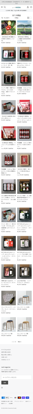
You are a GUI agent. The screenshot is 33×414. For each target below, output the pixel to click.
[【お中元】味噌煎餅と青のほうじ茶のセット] (8, 107)
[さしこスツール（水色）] (24, 298)
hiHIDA (6, 408)
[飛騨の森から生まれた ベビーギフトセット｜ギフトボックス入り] (8, 271)
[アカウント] (27, 7)
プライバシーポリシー (19, 401)
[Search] (5, 7)
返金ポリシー (28, 401)
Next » (19, 342)
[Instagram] (2, 387)
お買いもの (4, 357)
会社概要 (11, 403)
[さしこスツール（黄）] (24, 324)
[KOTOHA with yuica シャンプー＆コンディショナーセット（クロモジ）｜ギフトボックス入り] (24, 215)
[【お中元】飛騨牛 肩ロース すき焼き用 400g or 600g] (24, 160)
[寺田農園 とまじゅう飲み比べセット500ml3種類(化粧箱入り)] (8, 160)
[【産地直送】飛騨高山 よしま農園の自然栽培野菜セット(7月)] (24, 27)
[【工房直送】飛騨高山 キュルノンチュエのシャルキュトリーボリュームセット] (24, 107)
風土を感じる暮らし (6, 354)
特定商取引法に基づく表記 (7, 401)
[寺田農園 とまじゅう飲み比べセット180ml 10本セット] (24, 133)
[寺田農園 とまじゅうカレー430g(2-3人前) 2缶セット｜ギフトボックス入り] (24, 78)
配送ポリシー (4, 403)
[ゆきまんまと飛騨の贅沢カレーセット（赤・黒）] (8, 54)
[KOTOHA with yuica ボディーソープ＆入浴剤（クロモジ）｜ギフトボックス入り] (24, 243)
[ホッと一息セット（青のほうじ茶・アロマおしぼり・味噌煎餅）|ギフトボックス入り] (8, 215)
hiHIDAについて (5, 360)
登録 (5, 382)
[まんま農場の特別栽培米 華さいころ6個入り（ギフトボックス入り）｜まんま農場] (8, 186)
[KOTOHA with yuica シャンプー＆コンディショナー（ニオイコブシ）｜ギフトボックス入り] (8, 243)
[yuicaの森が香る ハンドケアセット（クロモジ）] (24, 271)
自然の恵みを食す (6, 352)
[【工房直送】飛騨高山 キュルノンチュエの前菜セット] (8, 133)
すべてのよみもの (6, 349)
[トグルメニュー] (2, 7)
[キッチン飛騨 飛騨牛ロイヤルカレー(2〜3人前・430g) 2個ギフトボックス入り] (8, 78)
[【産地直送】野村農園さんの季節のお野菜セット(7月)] (8, 27)
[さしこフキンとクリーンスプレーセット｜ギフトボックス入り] (8, 298)
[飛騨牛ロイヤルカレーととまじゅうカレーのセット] (24, 54)
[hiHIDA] (16, 7)
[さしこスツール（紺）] (8, 324)
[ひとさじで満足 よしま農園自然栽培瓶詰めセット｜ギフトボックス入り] (24, 186)
